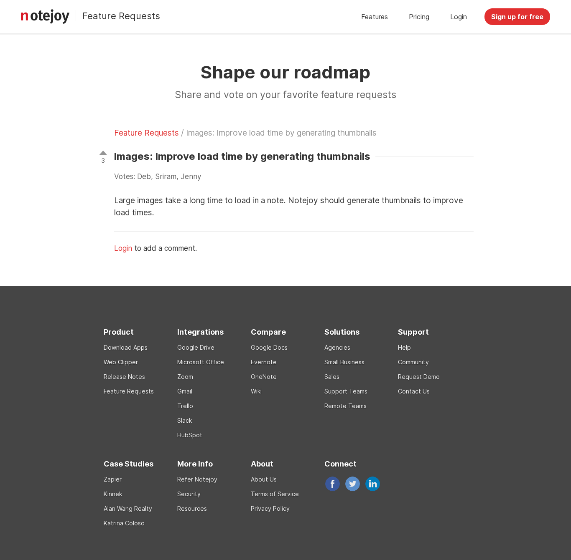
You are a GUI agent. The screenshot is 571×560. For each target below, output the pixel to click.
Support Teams (345, 391)
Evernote (264, 362)
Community (413, 362)
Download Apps (126, 347)
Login (458, 17)
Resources (192, 508)
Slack (184, 420)
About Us (264, 479)
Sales (331, 376)
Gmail (184, 391)
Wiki (256, 391)
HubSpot (189, 435)
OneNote (264, 376)
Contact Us (414, 391)
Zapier (113, 479)
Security (189, 493)
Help (404, 347)
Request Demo (419, 376)
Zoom (185, 376)
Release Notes (124, 376)
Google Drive (195, 347)
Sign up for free (517, 17)
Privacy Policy (270, 508)
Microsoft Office (200, 362)
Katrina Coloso (124, 523)
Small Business (344, 362)
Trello (185, 405)
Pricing (419, 17)
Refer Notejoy (197, 479)
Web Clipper (121, 362)
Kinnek (113, 493)
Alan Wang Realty (128, 508)
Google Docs (269, 347)
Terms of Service (275, 493)
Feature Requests (121, 15)
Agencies (337, 347)
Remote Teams (345, 405)
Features (374, 17)
